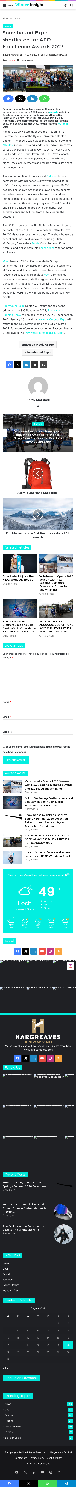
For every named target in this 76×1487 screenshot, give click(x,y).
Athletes (8, 145)
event (47, 274)
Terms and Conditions (38, 1463)
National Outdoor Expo (52, 319)
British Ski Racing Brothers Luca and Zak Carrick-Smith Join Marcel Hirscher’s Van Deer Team (19, 626)
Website (7, 731)
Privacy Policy (37, 1457)
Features (8, 1279)
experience (47, 248)
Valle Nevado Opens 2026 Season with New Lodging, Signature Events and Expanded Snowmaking (56, 583)
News (17, 18)
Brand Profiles (11, 1290)
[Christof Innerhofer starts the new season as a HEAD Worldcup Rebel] (12, 857)
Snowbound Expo (14, 306)
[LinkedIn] (32, 98)
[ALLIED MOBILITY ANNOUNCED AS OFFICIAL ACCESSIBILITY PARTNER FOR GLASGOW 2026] (56, 608)
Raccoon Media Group (38, 344)
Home (8, 18)
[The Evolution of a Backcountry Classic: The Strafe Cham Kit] (63, 1234)
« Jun (6, 1368)
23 (68, 1344)
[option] (38, 433)
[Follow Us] (70, 965)
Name (7, 701)
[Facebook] (8, 98)
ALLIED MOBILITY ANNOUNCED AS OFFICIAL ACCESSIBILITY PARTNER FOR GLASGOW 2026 (56, 626)
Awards (53, 112)
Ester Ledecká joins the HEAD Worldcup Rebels (18, 578)
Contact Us (21, 1457)
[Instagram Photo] (13, 973)
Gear (5, 1268)
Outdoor (63, 123)
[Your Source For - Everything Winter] (29, 5)
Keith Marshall (12, 54)
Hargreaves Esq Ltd (61, 1452)
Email (7, 716)
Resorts (7, 1274)
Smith (35, 243)
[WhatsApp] (44, 98)
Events (38, 424)
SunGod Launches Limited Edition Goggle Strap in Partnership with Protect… (25, 1208)
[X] (20, 98)
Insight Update (11, 1285)
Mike (6, 261)
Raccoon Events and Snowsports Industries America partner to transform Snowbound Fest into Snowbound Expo (38, 436)
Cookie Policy (54, 1457)
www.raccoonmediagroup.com (45, 332)
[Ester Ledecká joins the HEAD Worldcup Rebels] (20, 563)
